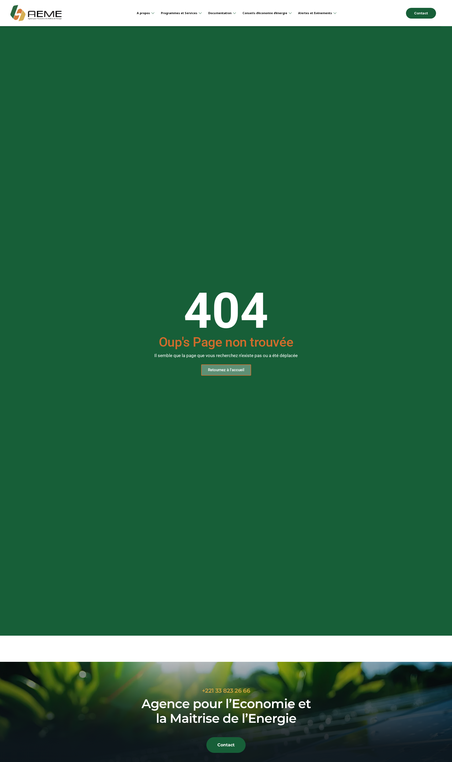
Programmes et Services (179, 13)
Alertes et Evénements (315, 13)
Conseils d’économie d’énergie (264, 13)
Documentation (219, 13)
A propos (143, 13)
